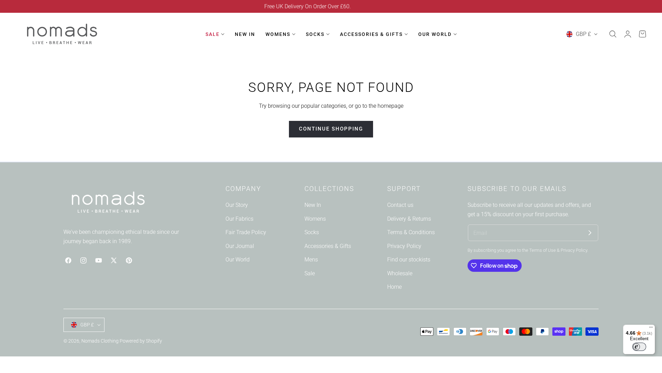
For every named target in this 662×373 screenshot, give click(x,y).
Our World (237, 259)
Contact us (400, 205)
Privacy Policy (404, 246)
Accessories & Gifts (327, 246)
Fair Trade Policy (245, 232)
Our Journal (239, 246)
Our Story (236, 205)
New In (312, 205)
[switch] (639, 347)
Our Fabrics (239, 218)
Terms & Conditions (411, 232)
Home (394, 287)
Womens (315, 218)
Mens (311, 259)
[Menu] (651, 329)
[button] (612, 34)
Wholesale (399, 273)
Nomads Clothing (100, 341)
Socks (311, 232)
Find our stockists (408, 259)
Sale (309, 273)
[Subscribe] (590, 232)
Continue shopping (331, 129)
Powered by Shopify (141, 341)
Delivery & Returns (409, 218)
